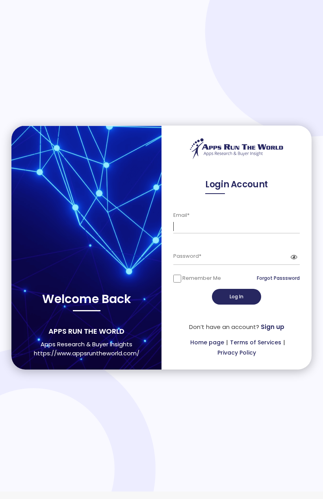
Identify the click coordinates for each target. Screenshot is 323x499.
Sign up (272, 327)
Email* (181, 215)
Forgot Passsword (278, 278)
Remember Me (201, 278)
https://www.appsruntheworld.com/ (86, 353)
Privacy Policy (236, 353)
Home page (207, 342)
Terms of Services (255, 342)
